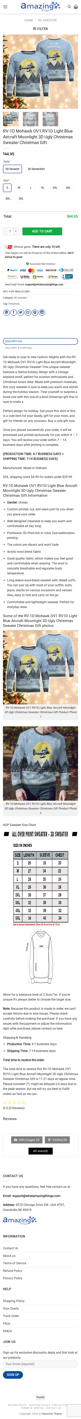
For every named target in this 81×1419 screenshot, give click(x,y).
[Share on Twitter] (20, 312)
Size (6, 180)
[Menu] (5, 6)
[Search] (69, 7)
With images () (29, 1140)
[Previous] (9, 71)
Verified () (59, 1140)
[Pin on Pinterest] (35, 312)
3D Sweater (47, 20)
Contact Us (10, 1248)
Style (6, 161)
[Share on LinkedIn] (42, 312)
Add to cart (42, 231)
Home (28, 20)
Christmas (14, 303)
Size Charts (11, 1308)
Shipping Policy (14, 1301)
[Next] (71, 71)
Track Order (11, 1316)
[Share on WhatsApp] (6, 312)
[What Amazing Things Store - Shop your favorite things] (40, 7)
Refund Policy (12, 1271)
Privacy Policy (12, 1278)
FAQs (6, 1323)
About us (9, 1256)
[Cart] (76, 7)
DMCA (7, 1331)
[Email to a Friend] (28, 312)
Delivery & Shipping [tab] (18, 347)
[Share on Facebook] (13, 312)
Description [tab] (13, 341)
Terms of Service (14, 1263)
